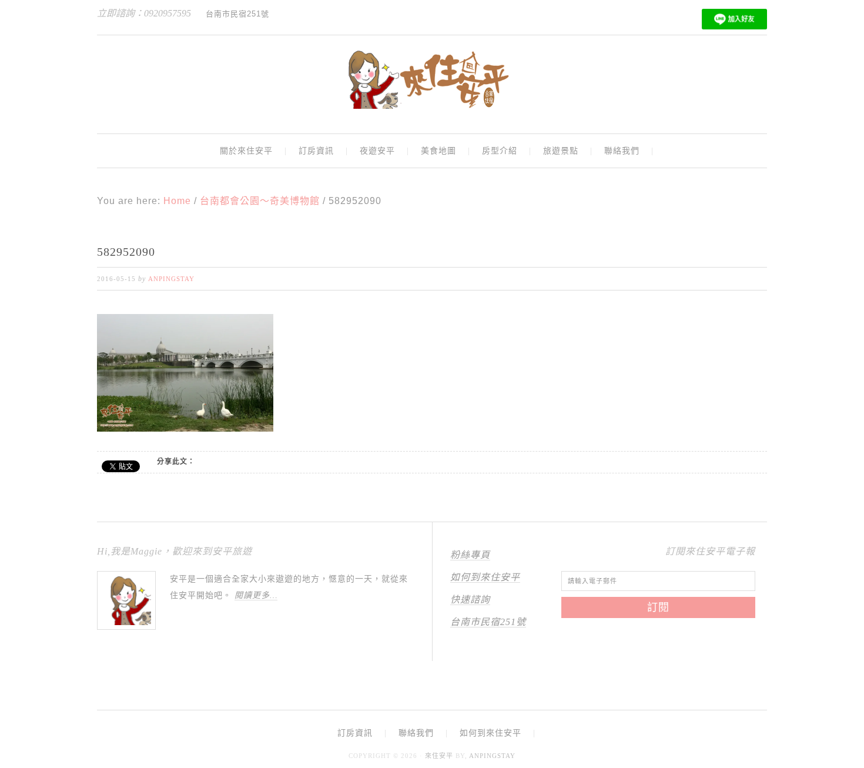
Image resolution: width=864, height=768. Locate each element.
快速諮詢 (470, 600)
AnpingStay (492, 755)
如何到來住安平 (485, 577)
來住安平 (439, 755)
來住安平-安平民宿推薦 (432, 79)
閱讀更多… (256, 595)
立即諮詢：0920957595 (144, 13)
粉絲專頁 (470, 555)
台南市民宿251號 (488, 622)
